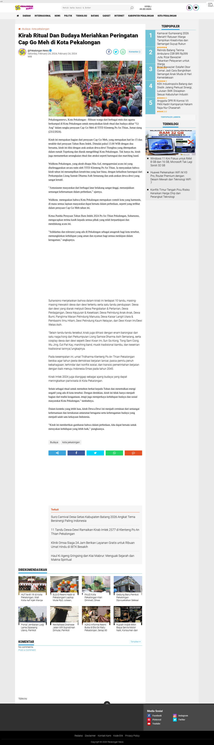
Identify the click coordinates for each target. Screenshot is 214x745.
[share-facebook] (109, 51)
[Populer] (196, 7)
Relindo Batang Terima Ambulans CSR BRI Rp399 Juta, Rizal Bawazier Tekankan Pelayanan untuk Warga (173, 57)
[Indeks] (189, 7)
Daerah (27, 15)
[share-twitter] (116, 51)
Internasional (43, 15)
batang (95, 15)
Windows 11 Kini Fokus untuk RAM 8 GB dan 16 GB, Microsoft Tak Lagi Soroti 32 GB (171, 162)
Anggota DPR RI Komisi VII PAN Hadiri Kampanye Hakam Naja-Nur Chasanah (174, 104)
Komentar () (134, 51)
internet (119, 15)
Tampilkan (135, 642)
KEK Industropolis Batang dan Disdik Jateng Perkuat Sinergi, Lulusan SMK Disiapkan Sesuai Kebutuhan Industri (174, 89)
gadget (107, 15)
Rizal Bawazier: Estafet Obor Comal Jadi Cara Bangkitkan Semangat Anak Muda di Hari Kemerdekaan (174, 72)
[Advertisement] (31, 111)
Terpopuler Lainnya (170, 117)
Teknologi (81, 15)
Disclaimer (90, 735)
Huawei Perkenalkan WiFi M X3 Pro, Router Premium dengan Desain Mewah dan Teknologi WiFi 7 (170, 177)
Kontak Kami (104, 735)
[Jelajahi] (210, 5)
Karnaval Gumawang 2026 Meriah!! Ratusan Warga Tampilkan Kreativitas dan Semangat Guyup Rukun (173, 38)
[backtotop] (107, 704)
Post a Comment (27, 650)
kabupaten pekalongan (141, 15)
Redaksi (79, 735)
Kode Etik (118, 735)
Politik (68, 15)
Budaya (26, 29)
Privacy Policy (132, 735)
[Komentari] (133, 452)
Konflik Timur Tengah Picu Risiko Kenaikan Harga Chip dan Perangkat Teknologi (170, 193)
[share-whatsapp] (123, 51)
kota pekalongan (167, 15)
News (57, 15)
